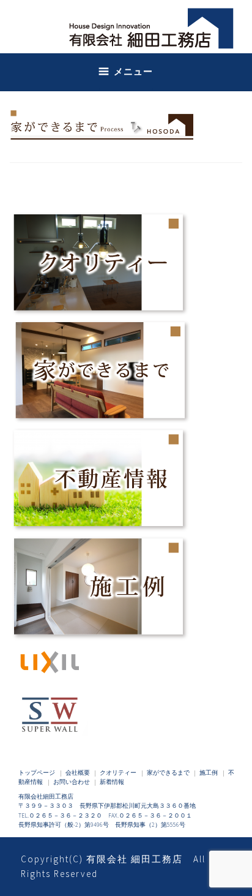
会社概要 (77, 773)
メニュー (133, 71)
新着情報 (112, 782)
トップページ (36, 773)
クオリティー (118, 773)
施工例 (208, 773)
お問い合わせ (71, 782)
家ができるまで (168, 773)
